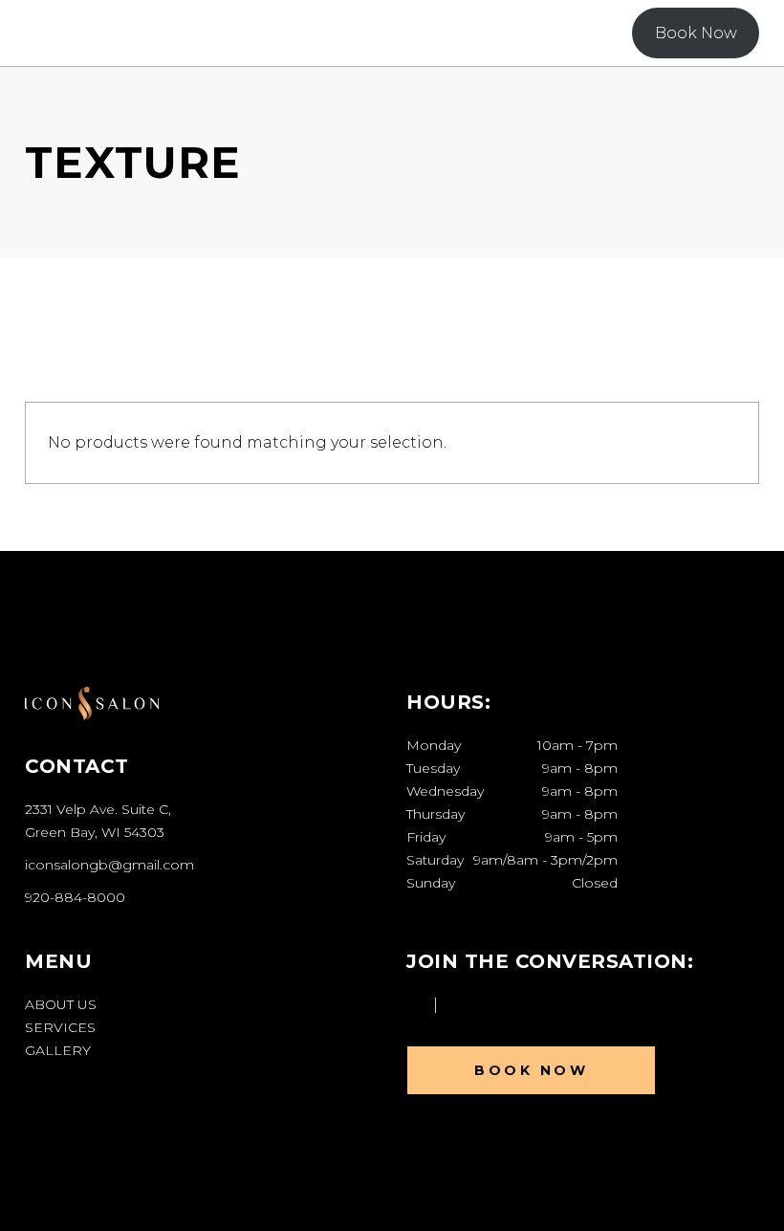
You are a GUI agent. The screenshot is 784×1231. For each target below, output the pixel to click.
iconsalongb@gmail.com (109, 864)
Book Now (696, 33)
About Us (61, 1004)
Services (60, 1027)
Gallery (58, 1050)
